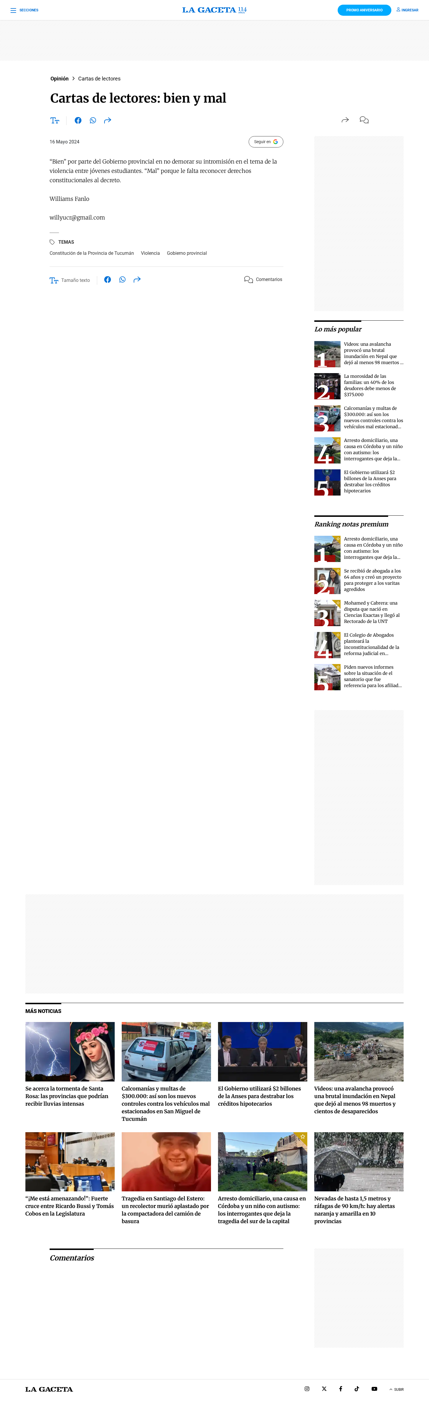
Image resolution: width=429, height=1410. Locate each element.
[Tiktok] (357, 1389)
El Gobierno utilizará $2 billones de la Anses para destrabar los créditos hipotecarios (259, 1096)
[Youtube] (374, 1389)
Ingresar (410, 10)
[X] (324, 1389)
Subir (399, 1390)
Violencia (150, 253)
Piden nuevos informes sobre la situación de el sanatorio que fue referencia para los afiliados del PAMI (373, 679)
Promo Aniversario (364, 10)
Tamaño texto (75, 280)
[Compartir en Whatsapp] (93, 121)
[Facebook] (340, 1389)
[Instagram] (307, 1389)
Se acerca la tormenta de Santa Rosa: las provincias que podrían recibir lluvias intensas (66, 1096)
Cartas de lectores (99, 78)
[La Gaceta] (214, 10)
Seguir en (262, 141)
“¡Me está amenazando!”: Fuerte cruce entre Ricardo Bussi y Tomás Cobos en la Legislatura (69, 1206)
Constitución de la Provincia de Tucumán (92, 253)
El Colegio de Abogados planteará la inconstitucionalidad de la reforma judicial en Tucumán (371, 647)
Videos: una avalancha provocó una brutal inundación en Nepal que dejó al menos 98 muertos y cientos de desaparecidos (373, 356)
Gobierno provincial (187, 253)
